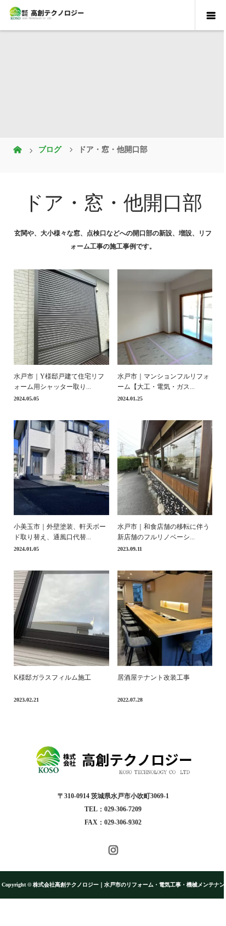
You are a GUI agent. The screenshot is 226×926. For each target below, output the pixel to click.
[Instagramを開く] (113, 850)
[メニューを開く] (210, 15)
